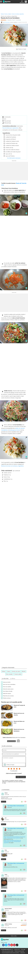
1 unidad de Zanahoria (10, 137)
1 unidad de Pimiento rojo (11, 143)
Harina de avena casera (8, 689)
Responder (3, 801)
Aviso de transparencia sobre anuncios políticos (10, 952)
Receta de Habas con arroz (19, 722)
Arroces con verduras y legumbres (18, 14)
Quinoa (3, 671)
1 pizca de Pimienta (10, 156)
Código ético (22, 952)
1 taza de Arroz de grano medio (12, 135)
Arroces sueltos (17, 674)
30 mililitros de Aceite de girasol (12, 152)
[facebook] (3, 945)
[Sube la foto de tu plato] (18, 741)
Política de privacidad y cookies (7, 951)
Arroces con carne (16, 671)
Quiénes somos (17, 949)
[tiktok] (17, 945)
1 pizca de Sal (8, 154)
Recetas (2, 14)
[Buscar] (26, 2)
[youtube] (11, 945)
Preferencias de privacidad (19, 951)
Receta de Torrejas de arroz (19, 706)
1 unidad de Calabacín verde (12, 141)
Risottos (23, 671)
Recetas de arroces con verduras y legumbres (12, 466)
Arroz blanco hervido (7, 691)
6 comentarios (18, 20)
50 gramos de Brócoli (10, 139)
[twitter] (6, 945)
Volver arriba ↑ (14, 936)
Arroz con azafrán (7, 687)
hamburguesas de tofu (14, 430)
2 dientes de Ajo (9, 148)
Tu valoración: (13, 771)
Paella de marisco (7, 693)
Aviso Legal (23, 949)
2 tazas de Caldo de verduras (12, 150)
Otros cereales (9, 674)
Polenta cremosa (7, 698)
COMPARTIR (22, 2)
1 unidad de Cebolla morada (12, 146)
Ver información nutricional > (14, 158)
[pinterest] (14, 945)
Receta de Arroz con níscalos (19, 714)
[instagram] (9, 945)
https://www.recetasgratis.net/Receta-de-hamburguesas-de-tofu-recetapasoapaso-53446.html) (12, 842)
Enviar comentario (20, 777)
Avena (8, 671)
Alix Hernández (7, 22)
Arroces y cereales (7, 14)
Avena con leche (6, 682)
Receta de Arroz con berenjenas (19, 730)
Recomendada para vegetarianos (10, 128)
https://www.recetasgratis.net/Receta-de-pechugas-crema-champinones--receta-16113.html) (14, 837)
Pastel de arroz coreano (8, 696)
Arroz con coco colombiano (9, 684)
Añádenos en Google (22, 49)
